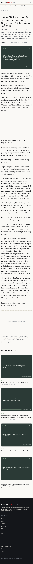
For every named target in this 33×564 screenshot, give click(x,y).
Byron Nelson (5, 336)
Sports (7, 6)
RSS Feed (3, 544)
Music (2, 6)
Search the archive (6, 546)
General (12, 6)
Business (17, 6)
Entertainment (27, 6)
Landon (9, 504)
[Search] (30, 2)
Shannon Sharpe (6, 342)
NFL (2, 533)
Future (3, 339)
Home (2, 10)
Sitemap (3, 549)
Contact (3, 551)
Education (3, 536)
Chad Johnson (14, 336)
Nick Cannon (20, 339)
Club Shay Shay (23, 336)
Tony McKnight (5, 42)
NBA (22, 6)
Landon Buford (11, 339)
